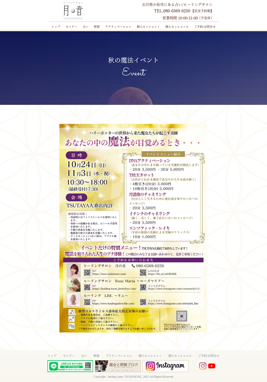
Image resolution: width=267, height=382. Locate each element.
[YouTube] (211, 365)
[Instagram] (202, 365)
